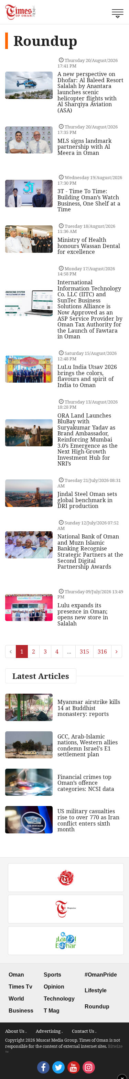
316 (102, 651)
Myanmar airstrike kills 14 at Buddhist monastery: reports (88, 708)
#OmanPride (101, 975)
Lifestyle (96, 990)
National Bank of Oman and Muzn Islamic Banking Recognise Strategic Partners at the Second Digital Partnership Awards (90, 551)
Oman (16, 975)
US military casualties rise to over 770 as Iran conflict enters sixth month (88, 820)
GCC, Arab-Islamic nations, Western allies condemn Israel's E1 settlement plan (87, 745)
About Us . (15, 1031)
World (16, 999)
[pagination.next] (116, 651)
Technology (59, 999)
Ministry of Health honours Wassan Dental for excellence (88, 246)
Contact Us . (84, 1031)
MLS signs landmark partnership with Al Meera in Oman (84, 147)
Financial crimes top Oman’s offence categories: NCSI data (85, 783)
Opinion (54, 987)
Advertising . (49, 1031)
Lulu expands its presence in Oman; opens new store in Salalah (82, 614)
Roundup (97, 1006)
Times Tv (20, 987)
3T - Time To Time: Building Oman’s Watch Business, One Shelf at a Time (88, 200)
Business (21, 1011)
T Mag (52, 1011)
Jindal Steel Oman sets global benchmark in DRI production (87, 500)
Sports (52, 975)
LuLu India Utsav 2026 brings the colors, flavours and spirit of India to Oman (87, 376)
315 (84, 651)
